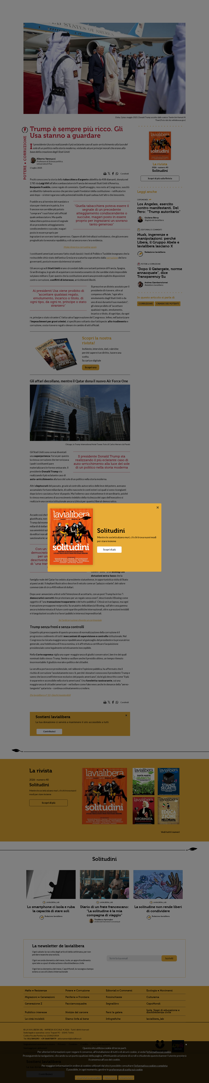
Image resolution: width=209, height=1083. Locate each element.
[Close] (157, 507)
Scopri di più (109, 549)
